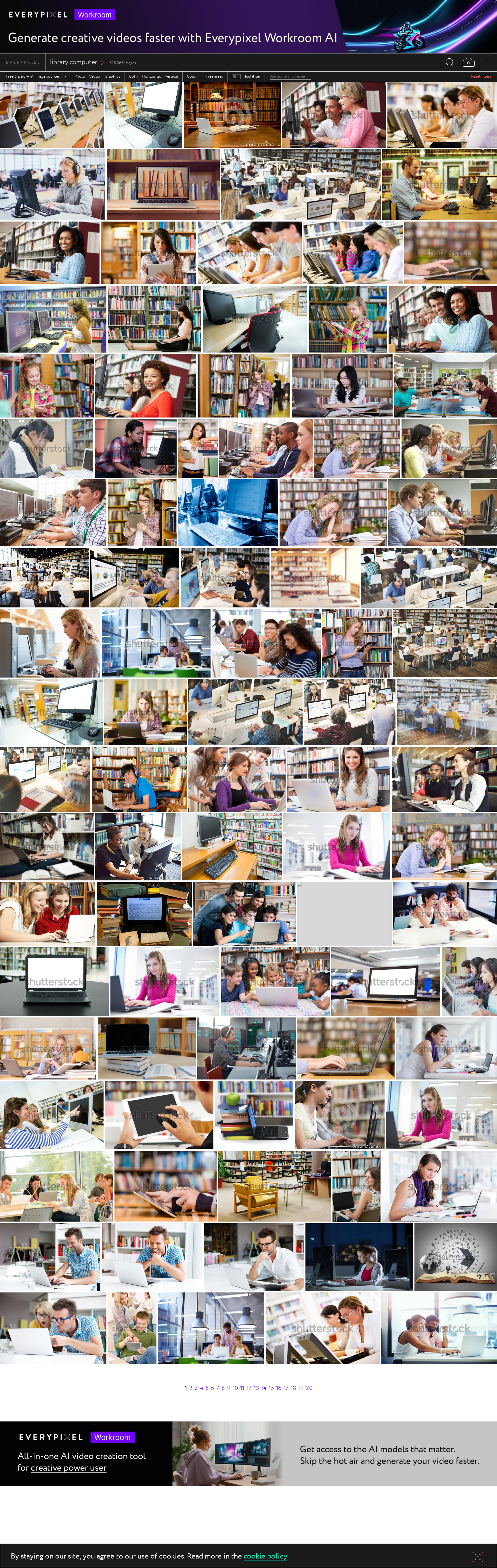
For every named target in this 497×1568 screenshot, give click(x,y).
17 (286, 1388)
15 (271, 1388)
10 (235, 1388)
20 (309, 1388)
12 (249, 1388)
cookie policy (265, 1557)
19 (301, 1388)
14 (264, 1388)
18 (293, 1388)
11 (242, 1388)
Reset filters (481, 76)
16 (278, 1388)
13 (256, 1388)
